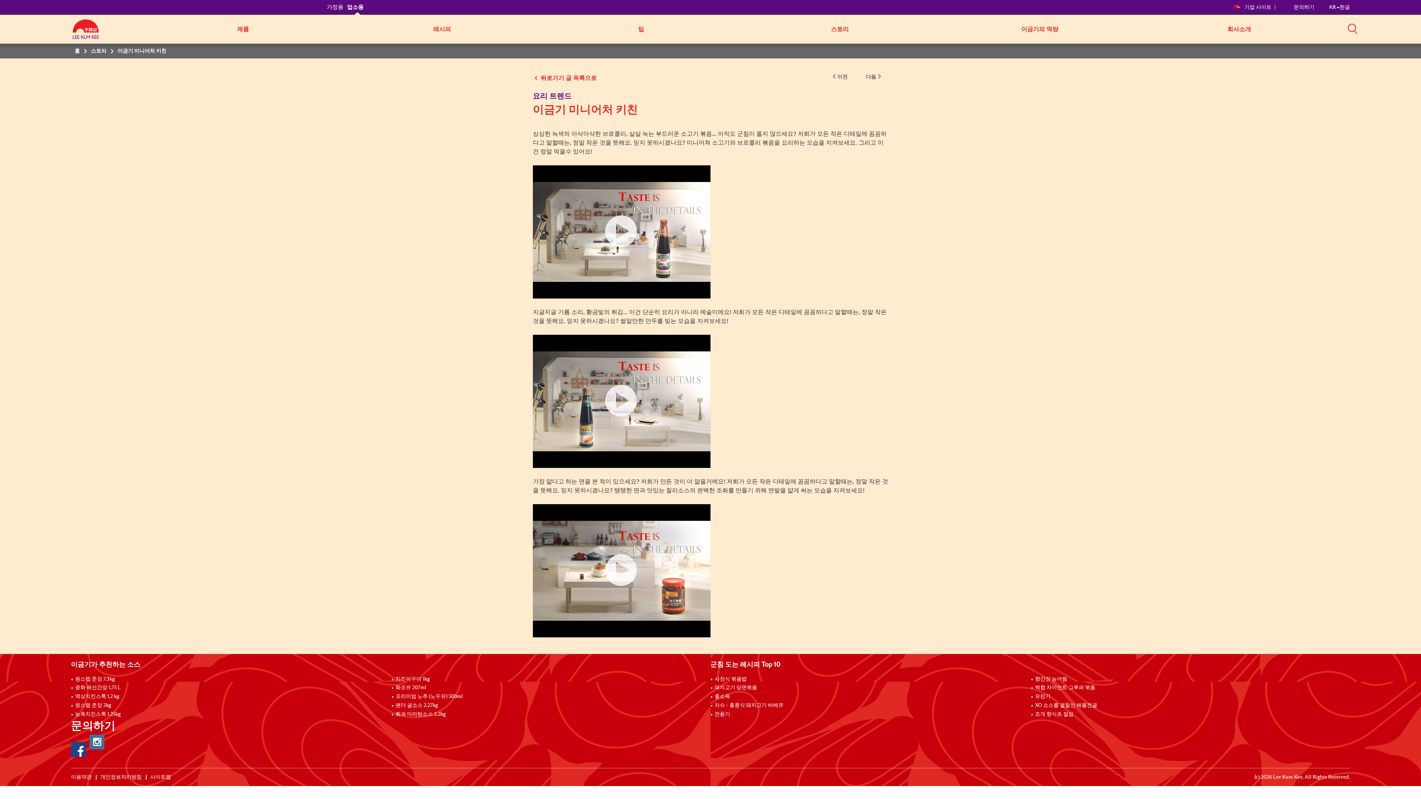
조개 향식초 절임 (1054, 714)
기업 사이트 (1257, 7)
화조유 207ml (411, 687)
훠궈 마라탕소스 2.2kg (421, 714)
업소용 (355, 7)
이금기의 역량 (1039, 29)
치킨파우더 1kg (413, 679)
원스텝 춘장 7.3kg (95, 679)
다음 (871, 77)
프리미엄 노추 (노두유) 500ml (429, 696)
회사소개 (1239, 29)
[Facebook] (78, 749)
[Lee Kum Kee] (86, 33)
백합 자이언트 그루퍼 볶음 (1065, 687)
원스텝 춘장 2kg (93, 705)
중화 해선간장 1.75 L (98, 687)
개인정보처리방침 (121, 777)
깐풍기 (722, 714)
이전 (842, 77)
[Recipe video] (621, 232)
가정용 (335, 7)
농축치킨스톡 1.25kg (98, 714)
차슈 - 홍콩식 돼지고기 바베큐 (749, 705)
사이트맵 (160, 777)
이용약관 (81, 777)
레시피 (442, 29)
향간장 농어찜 (1051, 679)
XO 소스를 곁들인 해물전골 (1066, 705)
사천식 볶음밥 (731, 679)
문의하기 (1304, 7)
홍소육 (722, 696)
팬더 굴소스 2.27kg (417, 705)
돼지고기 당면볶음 (736, 687)
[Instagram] (97, 742)
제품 (243, 29)
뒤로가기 (552, 78)
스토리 (840, 29)
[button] (1352, 28)
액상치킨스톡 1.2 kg (97, 696)
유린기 (1043, 696)
